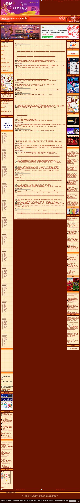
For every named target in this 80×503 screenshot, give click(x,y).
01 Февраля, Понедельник (19, 216)
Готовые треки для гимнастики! (5, 423)
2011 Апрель (4, 150)
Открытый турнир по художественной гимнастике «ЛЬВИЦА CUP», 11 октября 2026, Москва (72, 195)
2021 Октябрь (4, 284)
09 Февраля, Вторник (19, 150)
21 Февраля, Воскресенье (19, 82)
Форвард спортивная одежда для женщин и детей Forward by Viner (7, 447)
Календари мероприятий (6, 101)
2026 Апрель (4, 341)
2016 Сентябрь (4, 219)
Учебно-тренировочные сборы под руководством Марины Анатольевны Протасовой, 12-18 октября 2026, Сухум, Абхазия (72, 169)
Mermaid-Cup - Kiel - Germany (22, 115)
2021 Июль (4, 280)
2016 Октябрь (4, 220)
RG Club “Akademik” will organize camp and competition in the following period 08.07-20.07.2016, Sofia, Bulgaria (36, 84)
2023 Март (4, 302)
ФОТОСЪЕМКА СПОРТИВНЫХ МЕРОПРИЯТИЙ (73, 303)
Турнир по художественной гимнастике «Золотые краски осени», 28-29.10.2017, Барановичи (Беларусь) (72, 323)
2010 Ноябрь (4, 144)
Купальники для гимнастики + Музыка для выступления (73, 305)
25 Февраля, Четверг (18, 58)
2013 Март (4, 174)
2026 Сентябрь (4, 346)
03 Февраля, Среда (18, 197)
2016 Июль (4, 217)
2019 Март (4, 251)
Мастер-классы (4, 104)
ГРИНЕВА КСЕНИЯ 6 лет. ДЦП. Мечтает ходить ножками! (72, 261)
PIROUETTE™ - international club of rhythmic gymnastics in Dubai (6, 450)
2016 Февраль (4, 211)
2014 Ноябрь (4, 195)
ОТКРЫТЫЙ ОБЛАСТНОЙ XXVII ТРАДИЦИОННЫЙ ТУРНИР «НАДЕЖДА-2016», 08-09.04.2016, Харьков (35, 67)
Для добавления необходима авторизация (7, 370)
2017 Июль (4, 229)
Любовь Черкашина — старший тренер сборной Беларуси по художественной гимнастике (6, 436)
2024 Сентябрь (4, 321)
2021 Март (4, 276)
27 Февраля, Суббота (19, 47)
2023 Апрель (4, 303)
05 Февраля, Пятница (19, 182)
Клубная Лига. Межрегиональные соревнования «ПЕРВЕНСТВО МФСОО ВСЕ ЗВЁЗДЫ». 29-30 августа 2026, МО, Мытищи (72, 164)
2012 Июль (4, 166)
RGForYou (3, 487)
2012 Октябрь (4, 169)
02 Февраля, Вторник (19, 208)
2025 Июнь (4, 330)
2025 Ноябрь (4, 336)
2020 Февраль (4, 262)
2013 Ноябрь (4, 183)
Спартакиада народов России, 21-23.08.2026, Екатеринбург (71, 263)
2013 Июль (4, 178)
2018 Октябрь (4, 245)
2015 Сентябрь (4, 206)
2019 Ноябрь (4, 259)
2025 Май (3, 329)
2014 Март (4, 187)
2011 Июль (4, 153)
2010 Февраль (4, 136)
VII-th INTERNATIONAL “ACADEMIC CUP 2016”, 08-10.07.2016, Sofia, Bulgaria (30, 85)
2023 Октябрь (4, 309)
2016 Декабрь (4, 222)
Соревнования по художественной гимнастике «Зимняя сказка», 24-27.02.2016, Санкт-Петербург (34, 163)
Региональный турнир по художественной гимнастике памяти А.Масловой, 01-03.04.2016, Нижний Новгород (36, 60)
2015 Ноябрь (4, 208)
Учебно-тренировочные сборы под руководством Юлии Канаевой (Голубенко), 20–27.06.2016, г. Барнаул (35, 68)
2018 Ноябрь (4, 246)
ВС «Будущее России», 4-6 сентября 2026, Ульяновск (72, 260)
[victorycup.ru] (73, 73)
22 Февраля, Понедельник (19, 75)
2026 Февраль (4, 339)
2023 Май (3, 304)
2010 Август (4, 141)
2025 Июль (4, 331)
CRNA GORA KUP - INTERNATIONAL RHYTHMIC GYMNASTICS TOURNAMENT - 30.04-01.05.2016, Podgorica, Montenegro (38, 156)
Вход (13, 23)
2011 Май (3, 151)
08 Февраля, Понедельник (19, 158)
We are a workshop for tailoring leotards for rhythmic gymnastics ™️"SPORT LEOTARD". (6, 464)
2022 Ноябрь (4, 297)
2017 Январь (4, 223)
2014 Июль (4, 191)
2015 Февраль (4, 199)
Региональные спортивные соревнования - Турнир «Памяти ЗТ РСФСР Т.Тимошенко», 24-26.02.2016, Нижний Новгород (38, 153)
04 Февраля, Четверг (18, 188)
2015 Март (4, 200)
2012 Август (4, 167)
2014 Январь (4, 185)
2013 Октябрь (4, 182)
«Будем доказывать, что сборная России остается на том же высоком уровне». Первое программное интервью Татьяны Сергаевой (73, 231)
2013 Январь (4, 172)
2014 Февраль (4, 186)
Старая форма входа (73, 47)
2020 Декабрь (4, 273)
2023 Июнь (4, 305)
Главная (2, 23)
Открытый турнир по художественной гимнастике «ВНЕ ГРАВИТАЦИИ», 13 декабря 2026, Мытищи (72, 184)
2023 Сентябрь (4, 308)
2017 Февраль (4, 224)
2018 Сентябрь (4, 244)
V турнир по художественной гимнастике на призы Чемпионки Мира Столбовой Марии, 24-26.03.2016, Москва (36, 140)
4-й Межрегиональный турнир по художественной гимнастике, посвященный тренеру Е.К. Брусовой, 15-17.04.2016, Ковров (39, 162)
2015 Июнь (4, 203)
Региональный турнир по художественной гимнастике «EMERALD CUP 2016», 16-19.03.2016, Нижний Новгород (37, 167)
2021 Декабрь (4, 286)
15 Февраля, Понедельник (19, 111)
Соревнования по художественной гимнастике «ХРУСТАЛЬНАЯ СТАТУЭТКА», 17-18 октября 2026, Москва (73, 198)
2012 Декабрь (4, 171)
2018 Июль (4, 242)
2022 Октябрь (4, 296)
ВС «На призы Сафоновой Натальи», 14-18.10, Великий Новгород (72, 256)
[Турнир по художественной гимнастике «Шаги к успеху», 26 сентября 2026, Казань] (73, 111)
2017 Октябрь (4, 233)
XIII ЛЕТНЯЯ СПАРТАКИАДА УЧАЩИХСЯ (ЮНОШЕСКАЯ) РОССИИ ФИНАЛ (72, 266)
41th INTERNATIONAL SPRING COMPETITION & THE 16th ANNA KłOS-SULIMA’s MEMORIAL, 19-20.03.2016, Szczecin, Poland (38, 130)
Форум (5, 23)
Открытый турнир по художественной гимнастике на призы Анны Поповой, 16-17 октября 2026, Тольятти (72, 176)
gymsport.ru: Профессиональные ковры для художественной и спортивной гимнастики (6, 458)
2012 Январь (4, 159)
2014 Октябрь (4, 194)
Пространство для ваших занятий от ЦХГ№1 (72, 295)
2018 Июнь (4, 241)
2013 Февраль (4, 173)
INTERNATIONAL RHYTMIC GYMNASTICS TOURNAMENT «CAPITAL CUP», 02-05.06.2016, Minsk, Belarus (35, 94)
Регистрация (9, 23)
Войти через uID (73, 42)
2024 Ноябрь (4, 323)
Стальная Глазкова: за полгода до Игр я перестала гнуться (72, 225)
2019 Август (4, 256)
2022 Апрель (4, 290)
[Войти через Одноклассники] (75, 45)
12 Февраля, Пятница (19, 128)
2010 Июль (4, 140)
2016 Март (4, 212)
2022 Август (4, 294)
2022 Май (3, 291)
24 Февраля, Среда (18, 63)
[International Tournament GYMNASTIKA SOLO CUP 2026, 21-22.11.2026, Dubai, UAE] (7, 97)
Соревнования (4, 103)
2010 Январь (4, 135)
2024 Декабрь (4, 324)
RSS (78, 21)
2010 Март (4, 137)
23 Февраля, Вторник (19, 70)
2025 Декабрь (4, 337)
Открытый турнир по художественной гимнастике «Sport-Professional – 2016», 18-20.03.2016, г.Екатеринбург (36, 160)
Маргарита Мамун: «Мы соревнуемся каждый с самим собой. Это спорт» (6, 430)
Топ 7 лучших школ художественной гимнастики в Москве (72, 218)
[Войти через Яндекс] (73, 45)
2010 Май (3, 139)
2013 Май (3, 176)
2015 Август (4, 205)
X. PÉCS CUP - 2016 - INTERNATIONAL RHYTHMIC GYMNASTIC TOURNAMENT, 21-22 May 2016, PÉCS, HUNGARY (37, 201)
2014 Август (4, 192)
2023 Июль (4, 306)
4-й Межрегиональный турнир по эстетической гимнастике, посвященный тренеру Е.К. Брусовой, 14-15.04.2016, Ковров (38, 161)
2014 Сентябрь (4, 193)
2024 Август (4, 320)
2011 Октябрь (4, 156)
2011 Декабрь (4, 158)
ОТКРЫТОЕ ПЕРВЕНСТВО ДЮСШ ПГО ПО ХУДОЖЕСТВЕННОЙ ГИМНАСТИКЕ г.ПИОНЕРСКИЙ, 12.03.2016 (36, 56)
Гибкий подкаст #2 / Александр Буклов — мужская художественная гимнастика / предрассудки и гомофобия (6, 421)
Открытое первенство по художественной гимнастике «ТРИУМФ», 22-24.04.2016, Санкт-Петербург (34, 120)
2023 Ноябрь (4, 310)
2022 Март (4, 289)
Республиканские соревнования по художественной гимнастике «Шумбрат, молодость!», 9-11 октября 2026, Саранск (72, 180)
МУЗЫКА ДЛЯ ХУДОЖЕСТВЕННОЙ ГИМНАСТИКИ (5, 444)
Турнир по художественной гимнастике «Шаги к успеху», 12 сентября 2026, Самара (73, 160)
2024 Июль (4, 319)
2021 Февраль (4, 275)
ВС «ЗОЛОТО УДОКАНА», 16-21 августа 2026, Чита (73, 268)
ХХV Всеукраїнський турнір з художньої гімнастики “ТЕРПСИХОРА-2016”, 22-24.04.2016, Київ (33, 218)
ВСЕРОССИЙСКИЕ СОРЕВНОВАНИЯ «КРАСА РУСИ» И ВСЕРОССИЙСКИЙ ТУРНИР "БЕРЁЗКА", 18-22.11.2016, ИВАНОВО (39, 202)
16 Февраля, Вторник (19, 100)
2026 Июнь (4, 343)
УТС (3, 106)
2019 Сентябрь (4, 257)
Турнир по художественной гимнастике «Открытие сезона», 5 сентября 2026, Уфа (73, 173)
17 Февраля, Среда (18, 96)
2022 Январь (4, 287)
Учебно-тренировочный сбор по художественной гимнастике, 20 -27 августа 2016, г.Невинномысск (34, 185)
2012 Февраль (4, 160)
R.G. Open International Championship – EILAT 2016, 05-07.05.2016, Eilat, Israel (30, 98)
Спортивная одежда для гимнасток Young (6, 456)
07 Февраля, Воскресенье (19, 172)
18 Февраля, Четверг (18, 92)
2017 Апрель (4, 226)
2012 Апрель (4, 162)
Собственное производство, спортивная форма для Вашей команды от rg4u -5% (72, 297)
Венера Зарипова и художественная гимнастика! (6, 425)
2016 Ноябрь (4, 221)
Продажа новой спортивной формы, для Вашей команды (72, 299)
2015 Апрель (4, 201)
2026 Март (4, 340)
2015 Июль (4, 204)
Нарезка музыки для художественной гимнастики (7, 414)
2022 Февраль (4, 288)
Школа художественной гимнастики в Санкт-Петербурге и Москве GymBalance (6, 461)
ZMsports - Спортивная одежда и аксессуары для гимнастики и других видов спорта (5, 453)
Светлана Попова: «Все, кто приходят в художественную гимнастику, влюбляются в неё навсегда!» (72, 244)
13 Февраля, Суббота (19, 122)
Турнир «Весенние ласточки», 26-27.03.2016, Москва (26, 119)
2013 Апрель (4, 175)
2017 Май (3, 227)
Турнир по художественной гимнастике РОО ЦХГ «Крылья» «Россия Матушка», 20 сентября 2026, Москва (73, 154)
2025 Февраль (4, 326)
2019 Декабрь (4, 260)
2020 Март (4, 263)
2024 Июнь (4, 318)
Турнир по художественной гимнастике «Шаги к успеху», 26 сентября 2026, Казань (73, 151)
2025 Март (4, 327)
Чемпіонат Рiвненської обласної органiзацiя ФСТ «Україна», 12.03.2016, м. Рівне (31, 104)
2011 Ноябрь (4, 157)
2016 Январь (4, 210)
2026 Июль (4, 344)
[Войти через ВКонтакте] (71, 45)
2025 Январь (4, 325)
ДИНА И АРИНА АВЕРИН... (73, 136)
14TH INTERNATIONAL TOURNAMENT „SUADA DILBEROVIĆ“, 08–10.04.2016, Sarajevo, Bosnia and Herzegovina (36, 126)
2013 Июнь (4, 177)
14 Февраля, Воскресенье (19, 117)
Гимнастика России (5, 110)
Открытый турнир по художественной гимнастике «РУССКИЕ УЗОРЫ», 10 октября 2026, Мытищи (72, 187)
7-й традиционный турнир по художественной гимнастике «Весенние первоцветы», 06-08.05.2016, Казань (36, 152)
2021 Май (3, 278)
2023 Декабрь (4, 311)
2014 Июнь (4, 190)
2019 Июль (4, 255)
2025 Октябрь (4, 335)
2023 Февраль (4, 301)
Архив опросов (8, 389)
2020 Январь (4, 261)
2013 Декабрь (4, 184)
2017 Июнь (4, 228)
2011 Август (4, 154)
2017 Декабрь (4, 235)
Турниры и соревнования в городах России (72, 270)
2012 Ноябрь (4, 170)
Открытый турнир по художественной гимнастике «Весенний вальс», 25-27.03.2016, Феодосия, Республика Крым (37, 210)
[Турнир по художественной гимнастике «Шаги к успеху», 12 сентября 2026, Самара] (7, 90)
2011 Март (4, 149)
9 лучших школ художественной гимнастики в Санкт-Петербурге (72, 221)
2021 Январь (4, 274)
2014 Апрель (4, 188)
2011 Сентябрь (4, 155)
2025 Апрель (4, 328)
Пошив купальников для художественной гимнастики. (72, 312)
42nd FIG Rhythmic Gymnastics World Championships (71, 272)
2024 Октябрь (4, 322)
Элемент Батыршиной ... (73, 126)
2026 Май (3, 342)
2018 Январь (4, 236)
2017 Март (4, 225)
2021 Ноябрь (4, 285)
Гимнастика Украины (5, 111)
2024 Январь (4, 312)
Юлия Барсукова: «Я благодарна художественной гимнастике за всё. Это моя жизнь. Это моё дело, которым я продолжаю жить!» (73, 240)
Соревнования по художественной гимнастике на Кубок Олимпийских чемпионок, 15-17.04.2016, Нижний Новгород (37, 166)
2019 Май (3, 253)
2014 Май (3, 189)
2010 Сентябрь (4, 142)
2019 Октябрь (4, 258)
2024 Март (4, 314)
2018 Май (3, 240)
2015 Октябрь (4, 207)
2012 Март (4, 161)
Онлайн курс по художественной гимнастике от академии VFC (72, 301)
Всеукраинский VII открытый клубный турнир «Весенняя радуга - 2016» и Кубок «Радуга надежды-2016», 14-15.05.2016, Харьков (40, 106)
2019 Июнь (4, 254)
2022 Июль (4, 293)
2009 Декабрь (4, 134)
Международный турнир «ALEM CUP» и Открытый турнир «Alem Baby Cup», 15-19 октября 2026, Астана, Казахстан (73, 191)
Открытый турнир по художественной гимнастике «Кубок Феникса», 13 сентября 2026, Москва (72, 157)
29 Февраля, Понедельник (19, 43)
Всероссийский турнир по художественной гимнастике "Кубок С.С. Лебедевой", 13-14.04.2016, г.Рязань (35, 45)
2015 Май (3, 202)
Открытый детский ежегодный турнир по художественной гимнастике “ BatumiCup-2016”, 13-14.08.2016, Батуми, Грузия (38, 170)
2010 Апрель (4, 138)
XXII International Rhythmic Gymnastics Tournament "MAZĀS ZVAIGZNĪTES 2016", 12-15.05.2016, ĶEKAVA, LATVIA (36, 107)
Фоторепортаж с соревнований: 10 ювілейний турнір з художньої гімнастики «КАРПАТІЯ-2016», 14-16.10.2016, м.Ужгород (72, 334)
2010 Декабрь (4, 145)
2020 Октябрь (4, 271)
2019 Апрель (4, 252)
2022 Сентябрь (4, 295)
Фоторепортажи (5, 112)
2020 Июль (4, 268)
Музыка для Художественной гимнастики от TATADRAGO (7, 416)
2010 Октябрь (4, 143)
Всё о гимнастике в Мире (6, 108)
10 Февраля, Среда (18, 143)
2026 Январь (4, 338)
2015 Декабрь (4, 209)
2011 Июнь (4, 152)
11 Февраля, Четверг (18, 134)
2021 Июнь (4, 279)
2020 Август (4, 269)
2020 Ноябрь (4, 272)
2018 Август (4, 243)
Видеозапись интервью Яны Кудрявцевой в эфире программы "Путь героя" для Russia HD (6, 433)
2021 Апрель (4, 277)
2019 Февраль (4, 250)
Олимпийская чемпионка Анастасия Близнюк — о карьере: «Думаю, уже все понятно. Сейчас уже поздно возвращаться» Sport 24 (72, 235)
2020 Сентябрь (4, 270)
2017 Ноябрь (4, 234)
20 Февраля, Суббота (19, 87)
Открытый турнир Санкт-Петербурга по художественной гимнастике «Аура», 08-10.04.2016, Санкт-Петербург (36, 61)
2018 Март (4, 238)
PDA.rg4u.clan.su (73, 348)
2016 (19, 40)
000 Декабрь (4, 133)
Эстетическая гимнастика (6, 114)
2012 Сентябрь (4, 168)
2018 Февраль (4, 237)
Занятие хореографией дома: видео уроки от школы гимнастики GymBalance (6, 418)
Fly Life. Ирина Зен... (72, 115)
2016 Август (4, 218)
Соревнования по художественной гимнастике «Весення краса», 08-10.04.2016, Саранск (32, 79)
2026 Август (4, 345)
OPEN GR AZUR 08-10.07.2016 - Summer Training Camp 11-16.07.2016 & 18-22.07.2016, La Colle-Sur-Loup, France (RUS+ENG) (39, 141)
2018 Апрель (4, 239)
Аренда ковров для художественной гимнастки (6, 467)
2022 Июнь (4, 292)
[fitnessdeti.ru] (59, 38)
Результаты (4, 107)
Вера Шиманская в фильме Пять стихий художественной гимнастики (6, 427)
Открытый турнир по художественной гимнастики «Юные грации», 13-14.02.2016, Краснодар (33, 184)
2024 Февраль (4, 313)
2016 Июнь (4, 216)
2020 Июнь (4, 267)
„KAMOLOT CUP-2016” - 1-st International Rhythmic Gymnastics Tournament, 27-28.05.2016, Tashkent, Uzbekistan (36, 80)
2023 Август (4, 307)
